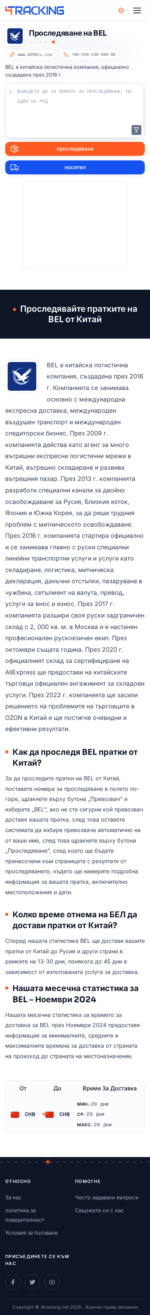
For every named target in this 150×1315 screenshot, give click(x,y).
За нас (13, 1197)
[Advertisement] (75, 225)
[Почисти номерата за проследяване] (136, 130)
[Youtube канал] (52, 1282)
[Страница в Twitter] (32, 1282)
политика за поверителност (24, 1215)
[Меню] (137, 10)
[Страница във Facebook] (13, 1282)
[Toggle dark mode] (121, 10)
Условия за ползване (31, 1232)
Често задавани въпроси (106, 1197)
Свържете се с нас (99, 1210)
